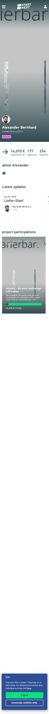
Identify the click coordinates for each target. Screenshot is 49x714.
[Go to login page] (45, 7)
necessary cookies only (24, 703)
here (29, 689)
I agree (24, 695)
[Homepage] (24, 6)
